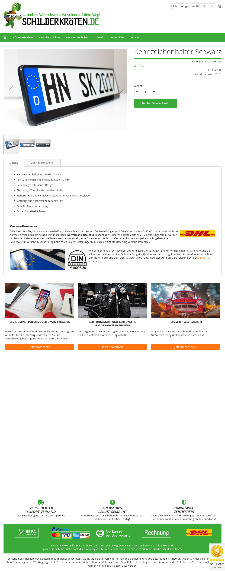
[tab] (14, 163)
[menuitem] (23, 37)
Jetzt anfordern (40, 347)
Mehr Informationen (42, 162)
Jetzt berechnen (112, 347)
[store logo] (52, 15)
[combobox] (193, 6)
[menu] (112, 37)
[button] (11, 90)
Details (14, 162)
